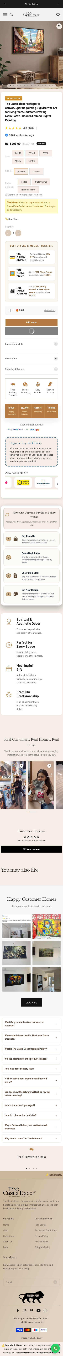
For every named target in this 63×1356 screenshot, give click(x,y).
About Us (7, 1241)
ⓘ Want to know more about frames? (23, 194)
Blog (5, 1247)
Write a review (31, 849)
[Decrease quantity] (8, 233)
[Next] (58, 4)
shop (5, 1230)
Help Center (40, 1224)
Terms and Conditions (46, 1230)
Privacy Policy (41, 1236)
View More (31, 1002)
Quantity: (9, 226)
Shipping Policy (42, 1247)
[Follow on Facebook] (18, 1310)
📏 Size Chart (11, 219)
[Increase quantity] (18, 233)
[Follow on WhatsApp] (45, 1310)
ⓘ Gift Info (49, 310)
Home (6, 1224)
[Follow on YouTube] (38, 1310)
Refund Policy (41, 1241)
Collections (8, 1236)
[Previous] (4, 4)
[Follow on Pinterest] (31, 1310)
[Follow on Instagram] (24, 1310)
